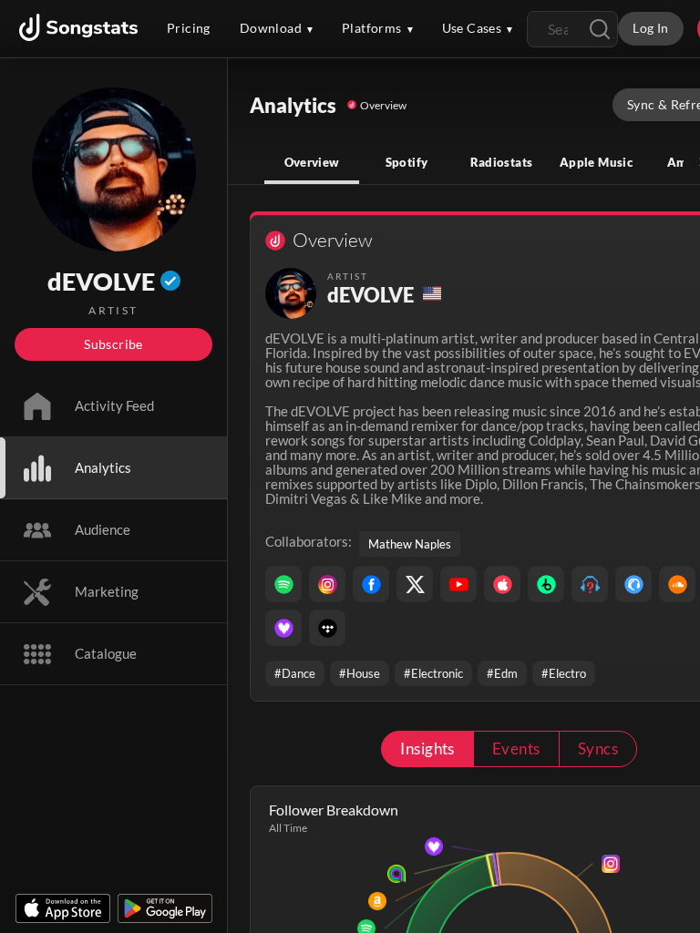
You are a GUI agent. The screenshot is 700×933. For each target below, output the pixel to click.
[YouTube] (458, 584)
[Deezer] (283, 628)
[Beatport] (546, 584)
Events (516, 748)
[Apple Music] (502, 584)
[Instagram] (327, 584)
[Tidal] (327, 628)
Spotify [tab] (407, 162)
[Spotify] (283, 584)
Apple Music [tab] (596, 162)
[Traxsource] (633, 584)
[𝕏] (414, 584)
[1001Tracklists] (589, 584)
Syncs (598, 748)
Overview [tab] (312, 162)
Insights (427, 748)
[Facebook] (371, 584)
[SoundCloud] (677, 584)
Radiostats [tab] (501, 162)
